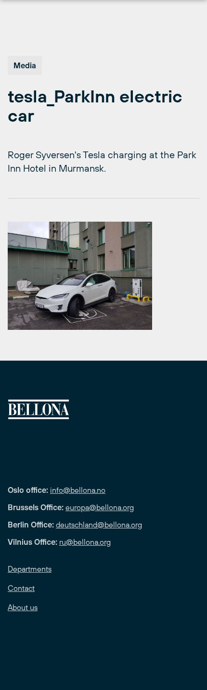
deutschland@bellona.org (99, 524)
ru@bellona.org (85, 542)
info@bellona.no (77, 490)
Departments (30, 569)
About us (23, 607)
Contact (21, 588)
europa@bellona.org (99, 507)
